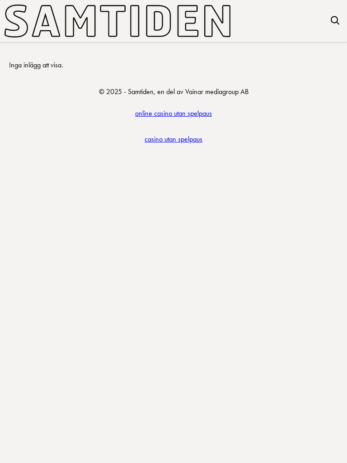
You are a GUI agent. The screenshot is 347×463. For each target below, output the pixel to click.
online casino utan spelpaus (173, 113)
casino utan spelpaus (173, 139)
